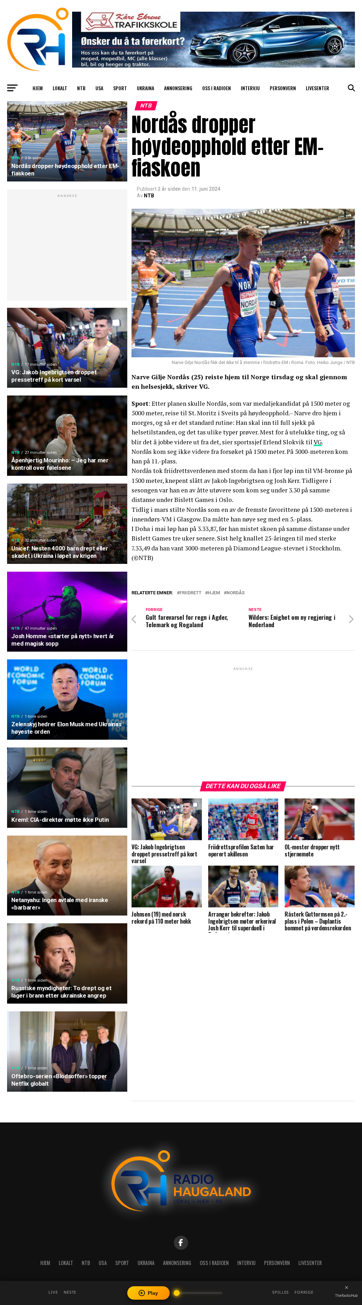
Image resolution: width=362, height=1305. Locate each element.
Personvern (283, 88)
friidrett (191, 593)
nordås (236, 593)
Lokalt (60, 88)
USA (99, 88)
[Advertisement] (67, 248)
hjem (214, 593)
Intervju (250, 88)
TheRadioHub (346, 1295)
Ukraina (145, 88)
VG (318, 442)
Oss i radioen (216, 88)
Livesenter (317, 88)
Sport (120, 88)
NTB (81, 88)
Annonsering (178, 88)
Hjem (38, 88)
